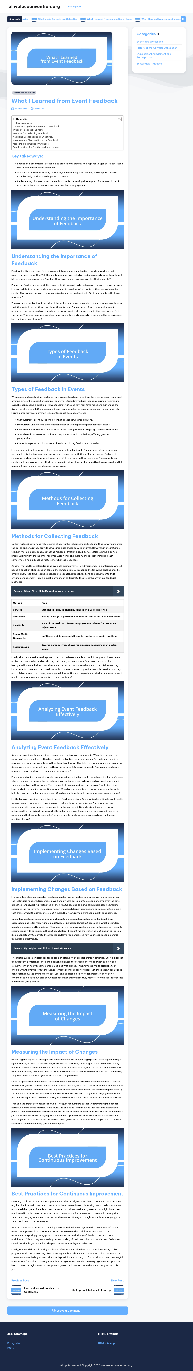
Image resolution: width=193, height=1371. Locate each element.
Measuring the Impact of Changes (31, 143)
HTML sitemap (106, 1343)
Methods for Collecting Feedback (31, 133)
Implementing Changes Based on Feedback (36, 140)
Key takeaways (24, 123)
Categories (13, 1343)
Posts (10, 1347)
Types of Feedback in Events (28, 130)
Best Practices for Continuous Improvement (36, 147)
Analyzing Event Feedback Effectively (33, 136)
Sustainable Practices (149, 63)
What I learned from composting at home (71, 19)
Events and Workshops (24, 93)
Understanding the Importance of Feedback (36, 126)
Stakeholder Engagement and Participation (154, 55)
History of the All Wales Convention (157, 47)
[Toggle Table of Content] (118, 119)
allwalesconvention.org (34, 6)
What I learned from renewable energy (125, 19)
